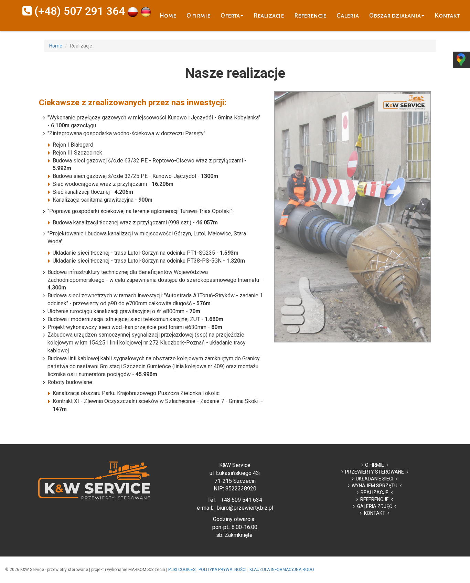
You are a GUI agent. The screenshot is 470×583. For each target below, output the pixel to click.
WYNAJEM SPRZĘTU (374, 485)
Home (167, 15)
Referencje (310, 15)
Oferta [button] (230, 15)
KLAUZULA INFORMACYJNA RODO (281, 569)
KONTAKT (374, 513)
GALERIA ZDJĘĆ (374, 506)
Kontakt (447, 15)
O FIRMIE (374, 465)
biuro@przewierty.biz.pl (245, 508)
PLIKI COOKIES (181, 569)
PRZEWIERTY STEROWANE (374, 472)
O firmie (198, 15)
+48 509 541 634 (241, 500)
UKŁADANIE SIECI (374, 478)
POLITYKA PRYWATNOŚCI (222, 569)
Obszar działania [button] (395, 15)
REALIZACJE (374, 492)
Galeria (348, 15)
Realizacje (269, 15)
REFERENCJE (374, 499)
